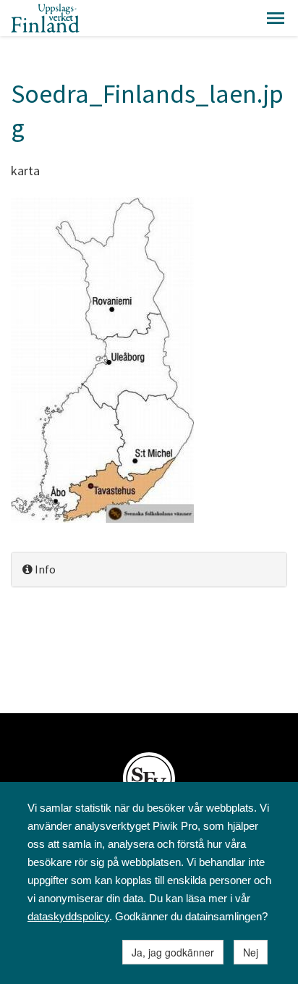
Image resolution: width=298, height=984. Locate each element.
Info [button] (44, 569)
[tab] (149, 569)
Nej (250, 952)
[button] (275, 18)
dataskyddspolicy (68, 916)
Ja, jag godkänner (173, 952)
